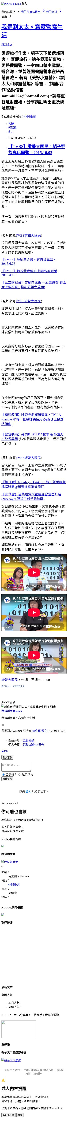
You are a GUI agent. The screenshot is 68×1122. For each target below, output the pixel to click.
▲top (4, 750)
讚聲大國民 (9, 680)
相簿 (11, 123)
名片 (11, 131)
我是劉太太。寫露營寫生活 (12, 686)
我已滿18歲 (8, 1115)
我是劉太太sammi (11, 711)
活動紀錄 (28, 740)
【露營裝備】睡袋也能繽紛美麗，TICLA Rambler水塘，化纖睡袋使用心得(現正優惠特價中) (32, 419)
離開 (20, 1115)
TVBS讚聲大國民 (28, 235)
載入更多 (7, 757)
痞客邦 (36, 730)
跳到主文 (7, 44)
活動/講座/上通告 (33, 744)
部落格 (12, 127)
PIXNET (16, 1070)
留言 (44, 730)
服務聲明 (38, 1073)
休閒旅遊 (30, 116)
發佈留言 (7, 778)
